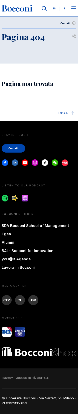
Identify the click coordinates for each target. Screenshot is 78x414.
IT (64, 8)
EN (54, 8)
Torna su (63, 113)
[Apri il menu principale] (73, 9)
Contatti (65, 23)
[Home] (17, 8)
